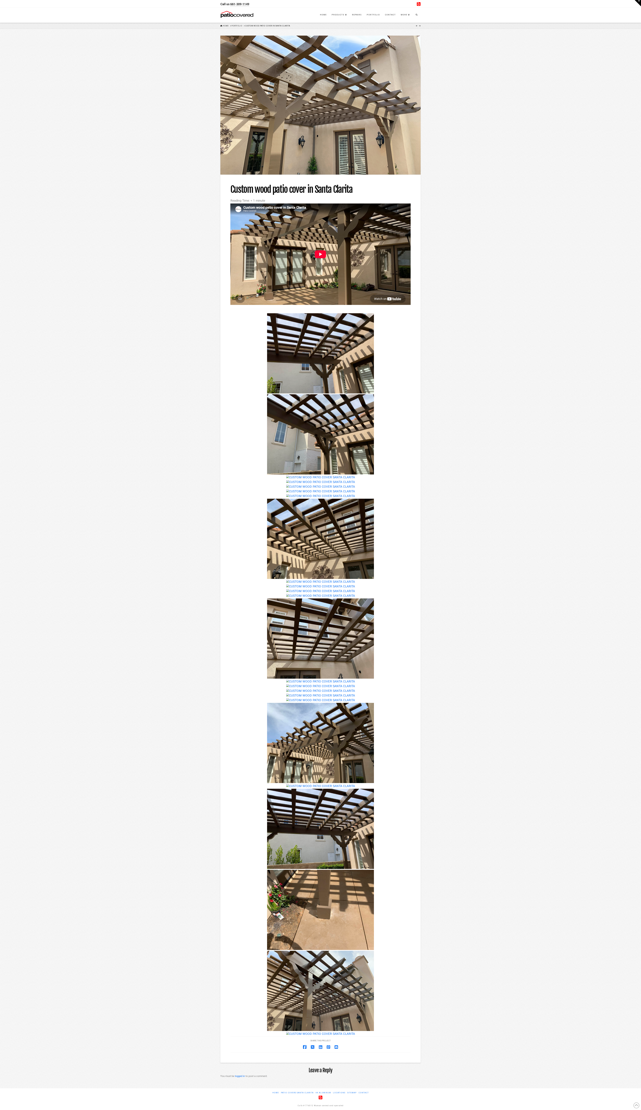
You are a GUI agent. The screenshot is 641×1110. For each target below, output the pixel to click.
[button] (638, 3)
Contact (364, 1093)
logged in (240, 1076)
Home (275, 1093)
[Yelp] (419, 4)
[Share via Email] (336, 1047)
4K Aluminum (323, 1093)
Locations (339, 1093)
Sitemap (352, 1093)
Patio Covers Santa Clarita (297, 1093)
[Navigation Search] (416, 15)
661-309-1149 (239, 4)
